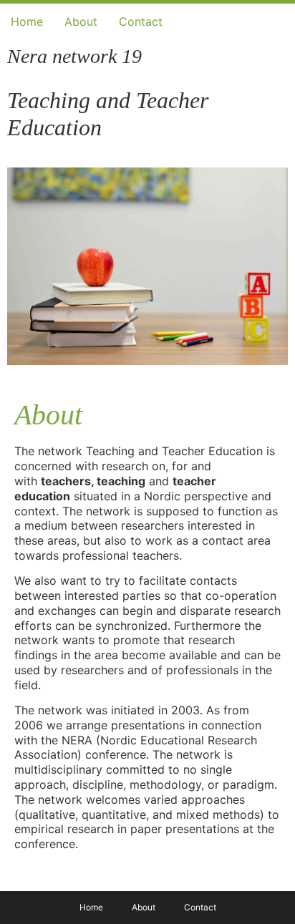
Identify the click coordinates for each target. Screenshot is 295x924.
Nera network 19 (74, 56)
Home (27, 21)
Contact (141, 21)
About (80, 21)
